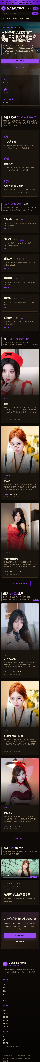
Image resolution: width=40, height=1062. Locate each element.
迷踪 (6, 404)
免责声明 (5, 1061)
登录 (29, 8)
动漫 (27, 18)
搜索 (35, 13)
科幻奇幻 (5, 1014)
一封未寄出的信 (11, 558)
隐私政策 (20, 1058)
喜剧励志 (5, 1023)
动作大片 (5, 1010)
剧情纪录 (5, 1026)
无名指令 (8, 813)
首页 (2, 18)
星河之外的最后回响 (13, 735)
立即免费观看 (20, 61)
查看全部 (36, 344)
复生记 (7, 481)
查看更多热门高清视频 (20, 583)
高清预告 (5, 1043)
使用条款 (27, 1058)
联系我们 (12, 1058)
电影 (8, 18)
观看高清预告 (20, 67)
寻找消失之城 (10, 658)
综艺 (21, 18)
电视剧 (15, 18)
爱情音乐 (5, 1017)
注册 (35, 8)
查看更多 (6, 229)
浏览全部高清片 (20, 935)
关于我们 (5, 1058)
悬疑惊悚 (5, 1020)
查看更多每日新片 (20, 838)
